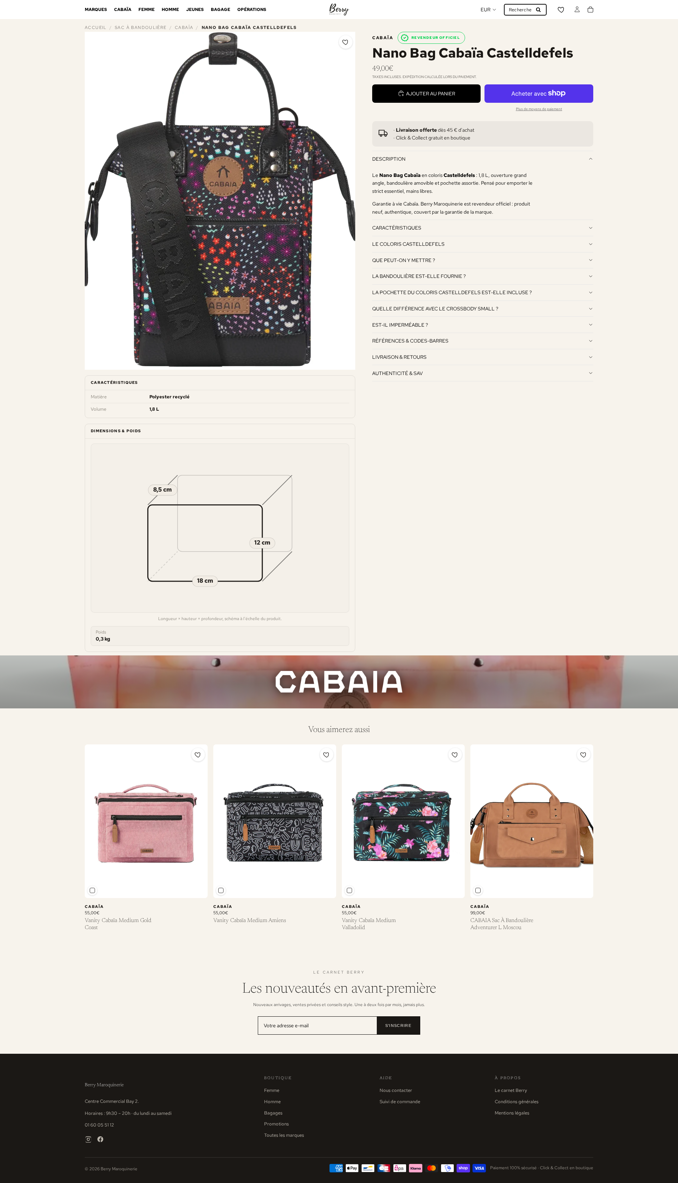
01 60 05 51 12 (99, 1125)
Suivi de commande (400, 1102)
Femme (271, 1090)
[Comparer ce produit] (92, 890)
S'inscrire (398, 1025)
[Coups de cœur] (561, 9)
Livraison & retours (399, 356)
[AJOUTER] (196, 887)
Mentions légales (512, 1113)
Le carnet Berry (511, 1090)
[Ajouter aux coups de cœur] (345, 42)
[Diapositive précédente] (95, 821)
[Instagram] (88, 1139)
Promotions (276, 1124)
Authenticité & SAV (397, 372)
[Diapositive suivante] (197, 821)
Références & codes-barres (410, 340)
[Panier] (590, 9)
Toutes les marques (284, 1135)
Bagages (273, 1113)
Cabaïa (184, 27)
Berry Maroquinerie (104, 1085)
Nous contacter (396, 1090)
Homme (272, 1102)
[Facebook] (100, 1139)
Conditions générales (517, 1102)
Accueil (96, 27)
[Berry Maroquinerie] (339, 9)
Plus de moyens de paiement (539, 108)
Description (388, 158)
